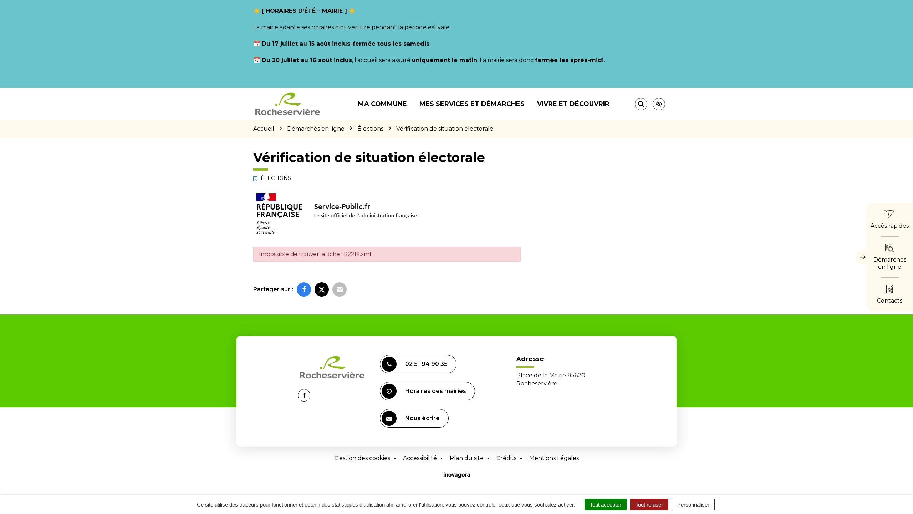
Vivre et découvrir (573, 104)
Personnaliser (693, 505)
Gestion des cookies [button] (362, 458)
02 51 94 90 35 (426, 364)
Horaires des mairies (435, 391)
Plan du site (467, 458)
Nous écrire (422, 418)
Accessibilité (420, 458)
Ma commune (382, 104)
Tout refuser (649, 505)
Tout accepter (605, 505)
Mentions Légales (554, 458)
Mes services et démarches (472, 104)
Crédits (506, 458)
